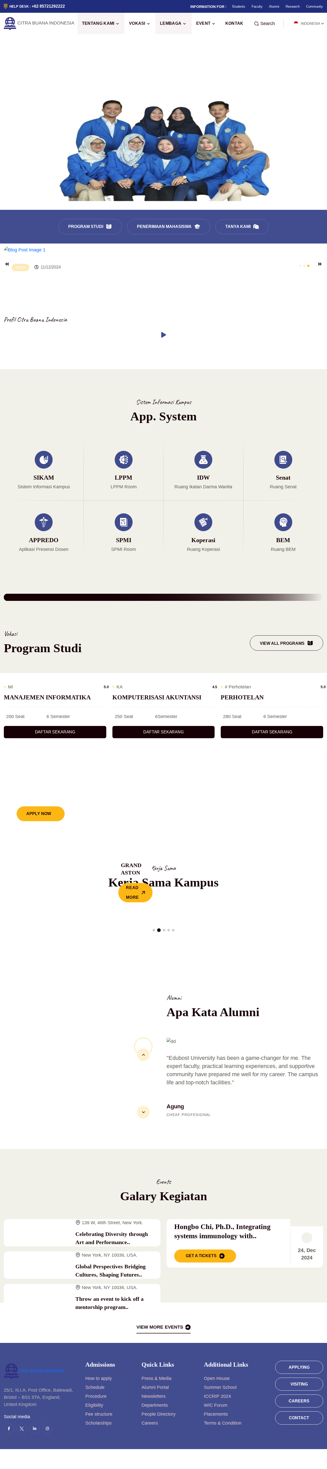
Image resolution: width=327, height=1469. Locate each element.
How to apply (98, 1378)
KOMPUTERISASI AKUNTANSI (156, 697)
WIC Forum (215, 1405)
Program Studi (85, 226)
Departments (155, 1405)
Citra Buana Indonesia (41, 1370)
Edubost (162, 1459)
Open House (217, 1378)
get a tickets (201, 1256)
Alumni (274, 6)
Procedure (96, 1396)
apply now (38, 813)
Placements (216, 1414)
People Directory (159, 1414)
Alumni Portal (155, 1387)
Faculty (257, 6)
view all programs (282, 643)
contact (299, 1418)
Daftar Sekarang (55, 732)
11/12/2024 (51, 267)
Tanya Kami (238, 226)
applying (299, 1367)
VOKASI (137, 23)
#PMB (20, 267)
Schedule (94, 1387)
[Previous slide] (7, 264)
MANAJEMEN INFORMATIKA (47, 697)
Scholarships (98, 1423)
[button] (300, 266)
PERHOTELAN (242, 697)
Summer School (220, 1387)
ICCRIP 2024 (217, 1396)
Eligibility (94, 1405)
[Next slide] (319, 264)
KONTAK (234, 23)
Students (238, 6)
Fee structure (98, 1414)
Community (314, 6)
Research (293, 6)
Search (267, 23)
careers (299, 1401)
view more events (159, 1327)
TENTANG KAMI (98, 23)
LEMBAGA (170, 23)
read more (132, 892)
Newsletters (154, 1396)
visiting (299, 1384)
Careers (150, 1423)
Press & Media (156, 1378)
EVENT (203, 23)
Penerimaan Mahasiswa (164, 226)
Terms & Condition (222, 1423)
